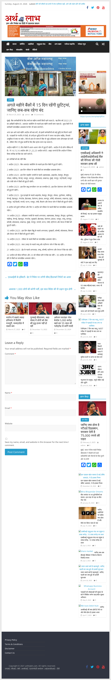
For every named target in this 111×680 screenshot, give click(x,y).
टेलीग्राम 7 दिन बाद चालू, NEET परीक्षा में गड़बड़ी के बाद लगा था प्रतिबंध (92, 331)
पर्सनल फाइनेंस (70, 44)
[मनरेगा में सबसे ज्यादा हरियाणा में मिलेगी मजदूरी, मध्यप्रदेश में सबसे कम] (16, 304)
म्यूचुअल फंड (41, 44)
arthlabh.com (31, 666)
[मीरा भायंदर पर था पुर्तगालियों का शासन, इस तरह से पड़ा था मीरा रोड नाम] (91, 491)
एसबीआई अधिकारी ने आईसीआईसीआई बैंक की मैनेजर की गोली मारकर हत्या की (92, 158)
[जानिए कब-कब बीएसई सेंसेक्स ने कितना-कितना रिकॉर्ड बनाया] (86, 551)
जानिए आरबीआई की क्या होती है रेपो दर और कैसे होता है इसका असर (92, 610)
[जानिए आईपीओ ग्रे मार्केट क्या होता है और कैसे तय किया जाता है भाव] (87, 508)
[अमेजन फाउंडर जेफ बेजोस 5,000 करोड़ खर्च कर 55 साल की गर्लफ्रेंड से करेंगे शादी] (64, 304)
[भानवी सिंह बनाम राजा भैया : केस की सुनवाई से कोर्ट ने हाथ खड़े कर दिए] (87, 248)
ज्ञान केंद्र (9, 49)
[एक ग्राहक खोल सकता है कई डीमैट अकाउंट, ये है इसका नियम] (92, 474)
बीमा (50, 44)
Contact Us (10, 653)
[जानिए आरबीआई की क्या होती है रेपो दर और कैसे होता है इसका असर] (89, 605)
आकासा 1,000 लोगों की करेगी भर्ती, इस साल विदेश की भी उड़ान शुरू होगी (42, 289)
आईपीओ (31, 44)
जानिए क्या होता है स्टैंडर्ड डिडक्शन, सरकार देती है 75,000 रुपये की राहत (90, 432)
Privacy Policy (11, 640)
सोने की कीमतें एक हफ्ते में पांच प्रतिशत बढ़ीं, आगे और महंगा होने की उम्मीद (60, 4)
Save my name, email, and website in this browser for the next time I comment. (37, 443)
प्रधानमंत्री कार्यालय (36, 668)
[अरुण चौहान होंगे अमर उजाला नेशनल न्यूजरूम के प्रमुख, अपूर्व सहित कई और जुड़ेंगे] (87, 365)
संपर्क (27, 49)
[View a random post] (103, 44)
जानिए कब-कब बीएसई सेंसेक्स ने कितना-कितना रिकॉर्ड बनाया (92, 555)
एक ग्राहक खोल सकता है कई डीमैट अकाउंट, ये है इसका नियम (91, 482)
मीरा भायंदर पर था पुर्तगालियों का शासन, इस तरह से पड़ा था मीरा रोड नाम (91, 497)
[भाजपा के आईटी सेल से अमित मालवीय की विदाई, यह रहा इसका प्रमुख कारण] (87, 199)
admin (27, 114)
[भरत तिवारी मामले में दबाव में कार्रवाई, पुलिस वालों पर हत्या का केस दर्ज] (87, 342)
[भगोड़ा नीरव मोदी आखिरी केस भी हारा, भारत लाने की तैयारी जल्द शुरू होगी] (87, 296)
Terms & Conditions (14, 644)
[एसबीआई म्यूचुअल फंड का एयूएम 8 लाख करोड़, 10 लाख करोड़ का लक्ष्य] (92, 531)
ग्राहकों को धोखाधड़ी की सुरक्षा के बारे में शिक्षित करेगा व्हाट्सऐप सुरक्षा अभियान (92, 595)
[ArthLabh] (8, 44)
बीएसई (13, 668)
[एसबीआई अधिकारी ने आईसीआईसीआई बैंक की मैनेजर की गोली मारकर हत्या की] (92, 131)
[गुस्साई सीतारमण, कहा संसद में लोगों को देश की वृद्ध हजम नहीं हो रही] (40, 304)
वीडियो (34, 49)
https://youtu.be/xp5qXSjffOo (92, 116)
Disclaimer (9, 648)
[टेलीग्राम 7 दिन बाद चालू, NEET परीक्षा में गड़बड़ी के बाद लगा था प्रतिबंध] (92, 319)
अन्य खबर (58, 44)
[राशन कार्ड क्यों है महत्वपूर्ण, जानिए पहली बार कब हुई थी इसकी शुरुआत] (92, 566)
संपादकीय (19, 49)
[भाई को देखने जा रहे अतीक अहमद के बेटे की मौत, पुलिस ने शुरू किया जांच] (87, 225)
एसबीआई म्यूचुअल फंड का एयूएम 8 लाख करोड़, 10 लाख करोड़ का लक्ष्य (92, 540)
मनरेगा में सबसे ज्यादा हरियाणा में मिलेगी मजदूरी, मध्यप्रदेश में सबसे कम (15, 322)
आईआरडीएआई (50, 668)
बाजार (15, 44)
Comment (10, 353)
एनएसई (7, 668)
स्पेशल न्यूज (82, 44)
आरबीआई (25, 668)
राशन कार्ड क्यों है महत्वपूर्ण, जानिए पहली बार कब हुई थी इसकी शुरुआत (92, 575)
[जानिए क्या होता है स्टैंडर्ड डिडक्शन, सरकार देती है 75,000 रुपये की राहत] (92, 402)
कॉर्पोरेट (22, 44)
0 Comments (39, 114)
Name (8, 392)
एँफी (58, 668)
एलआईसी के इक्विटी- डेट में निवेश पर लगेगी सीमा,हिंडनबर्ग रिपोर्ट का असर (38, 277)
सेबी (18, 668)
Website (8, 423)
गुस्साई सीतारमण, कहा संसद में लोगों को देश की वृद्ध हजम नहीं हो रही (39, 322)
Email (8, 408)
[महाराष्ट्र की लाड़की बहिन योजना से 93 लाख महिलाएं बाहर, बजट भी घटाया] (87, 271)
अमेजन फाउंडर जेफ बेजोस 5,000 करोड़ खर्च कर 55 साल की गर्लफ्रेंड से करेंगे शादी (63, 322)
